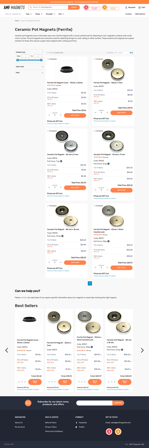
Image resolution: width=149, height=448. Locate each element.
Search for (42, 7)
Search (74, 7)
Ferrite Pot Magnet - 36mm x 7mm (108, 83)
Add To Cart (35, 381)
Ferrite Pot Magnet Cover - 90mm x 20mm (65, 83)
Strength (49, 14)
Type (27, 14)
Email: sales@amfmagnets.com (118, 423)
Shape (37, 14)
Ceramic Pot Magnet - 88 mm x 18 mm (63, 229)
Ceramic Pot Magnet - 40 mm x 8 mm (62, 154)
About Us (18, 423)
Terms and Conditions (54, 431)
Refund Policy (51, 423)
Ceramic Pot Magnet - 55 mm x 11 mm (109, 154)
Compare (53, 59)
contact (24, 298)
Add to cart (75, 115)
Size (60, 14)
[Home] (14, 7)
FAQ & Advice (140, 14)
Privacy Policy (51, 427)
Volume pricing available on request (58, 123)
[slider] (17, 60)
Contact (129, 14)
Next (142, 350)
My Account (20, 427)
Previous (6, 350)
